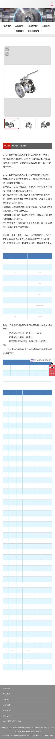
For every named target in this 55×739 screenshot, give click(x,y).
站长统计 (37, 732)
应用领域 (6, 705)
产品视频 (14, 146)
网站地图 (30, 732)
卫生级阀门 (20, 26)
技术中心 (6, 699)
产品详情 (6, 146)
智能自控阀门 (33, 31)
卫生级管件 (33, 26)
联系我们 (6, 716)
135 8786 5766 (14, 721)
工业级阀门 (46, 26)
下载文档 (22, 146)
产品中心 (6, 694)
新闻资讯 (6, 710)
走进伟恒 (6, 688)
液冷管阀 (7, 26)
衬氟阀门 (20, 31)
